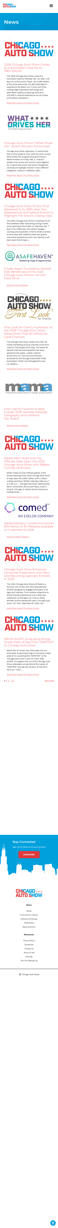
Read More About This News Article (23, 103)
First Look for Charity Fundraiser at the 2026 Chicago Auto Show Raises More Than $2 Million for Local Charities (28, 332)
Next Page (49, 680)
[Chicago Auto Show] (9, 6)
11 (12, 680)
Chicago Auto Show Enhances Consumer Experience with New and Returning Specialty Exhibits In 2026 (27, 574)
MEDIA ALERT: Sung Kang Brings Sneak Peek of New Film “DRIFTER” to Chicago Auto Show (29, 642)
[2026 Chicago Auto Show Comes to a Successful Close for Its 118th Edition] (29, 49)
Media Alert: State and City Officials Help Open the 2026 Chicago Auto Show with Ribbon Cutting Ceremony (27, 463)
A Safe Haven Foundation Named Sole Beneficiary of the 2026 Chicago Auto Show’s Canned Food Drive (27, 273)
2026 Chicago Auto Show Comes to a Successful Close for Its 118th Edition (27, 68)
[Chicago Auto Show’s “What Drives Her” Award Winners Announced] (29, 122)
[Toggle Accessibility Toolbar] (53, 1223)
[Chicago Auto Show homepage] (29, 892)
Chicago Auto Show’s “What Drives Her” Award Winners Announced (28, 144)
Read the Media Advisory (18, 536)
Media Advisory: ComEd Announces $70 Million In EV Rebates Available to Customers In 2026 (29, 526)
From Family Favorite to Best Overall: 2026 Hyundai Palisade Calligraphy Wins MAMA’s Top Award (25, 413)
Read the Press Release (17, 285)
